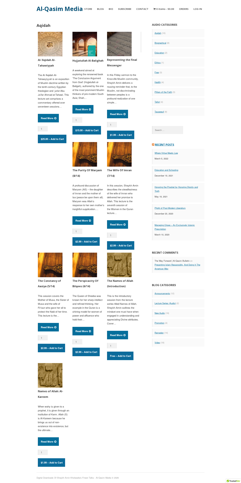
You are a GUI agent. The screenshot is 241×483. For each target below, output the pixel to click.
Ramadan (159, 332)
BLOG (100, 8)
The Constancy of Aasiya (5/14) (49, 283)
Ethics (158, 62)
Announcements (162, 293)
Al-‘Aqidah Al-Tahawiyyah (46, 62)
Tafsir (157, 101)
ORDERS (184, 8)
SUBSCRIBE (124, 8)
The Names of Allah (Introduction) (120, 283)
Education (159, 52)
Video (157, 342)
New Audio (160, 313)
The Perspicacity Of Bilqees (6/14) (85, 283)
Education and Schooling (166, 170)
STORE (88, 8)
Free (157, 72)
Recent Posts (164, 144)
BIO (111, 8)
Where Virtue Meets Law (166, 153)
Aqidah (158, 33)
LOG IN (197, 8)
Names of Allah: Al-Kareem (50, 394)
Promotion (159, 322)
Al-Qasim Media (60, 9)
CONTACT (142, 8)
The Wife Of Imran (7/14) (119, 173)
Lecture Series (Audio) (165, 303)
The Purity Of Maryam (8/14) (87, 173)
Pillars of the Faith (163, 92)
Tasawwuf (159, 111)
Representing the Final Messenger (122, 62)
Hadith (158, 82)
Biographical (160, 42)
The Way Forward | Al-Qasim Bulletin (172, 260)
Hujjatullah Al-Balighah (87, 60)
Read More (47, 118)
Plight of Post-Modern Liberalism (170, 208)
